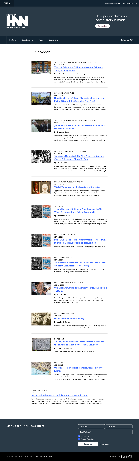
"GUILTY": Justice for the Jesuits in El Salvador (77, 187)
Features (12, 40)
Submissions (54, 40)
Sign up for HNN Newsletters (43, 456)
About (41, 40)
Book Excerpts (27, 40)
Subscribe (102, 26)
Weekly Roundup (87, 439)
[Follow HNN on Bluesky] (131, 40)
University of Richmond (129, 3)
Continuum (85, 436)
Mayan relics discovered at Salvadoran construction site (59, 395)
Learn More (104, 444)
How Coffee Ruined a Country (69, 318)
